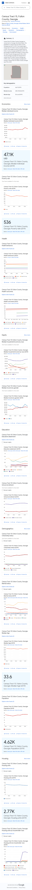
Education (11, 30)
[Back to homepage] (3, 3)
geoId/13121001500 (15, 21)
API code (13, 146)
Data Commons (9, 3)
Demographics (20, 30)
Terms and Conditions (12, 887)
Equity (4, 30)
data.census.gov (16, 450)
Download (7, 146)
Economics (15, 28)
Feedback (24, 2)
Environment (13, 32)
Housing (5, 32)
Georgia (16, 23)
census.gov (9, 122)
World (8, 25)
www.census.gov (7, 98)
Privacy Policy (22, 887)
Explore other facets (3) (8, 586)
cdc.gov (9, 257)
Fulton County (9, 23)
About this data (16, 122)
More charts (27, 104)
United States (22, 23)
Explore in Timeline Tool (22, 146)
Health (22, 28)
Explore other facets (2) (8, 114)
